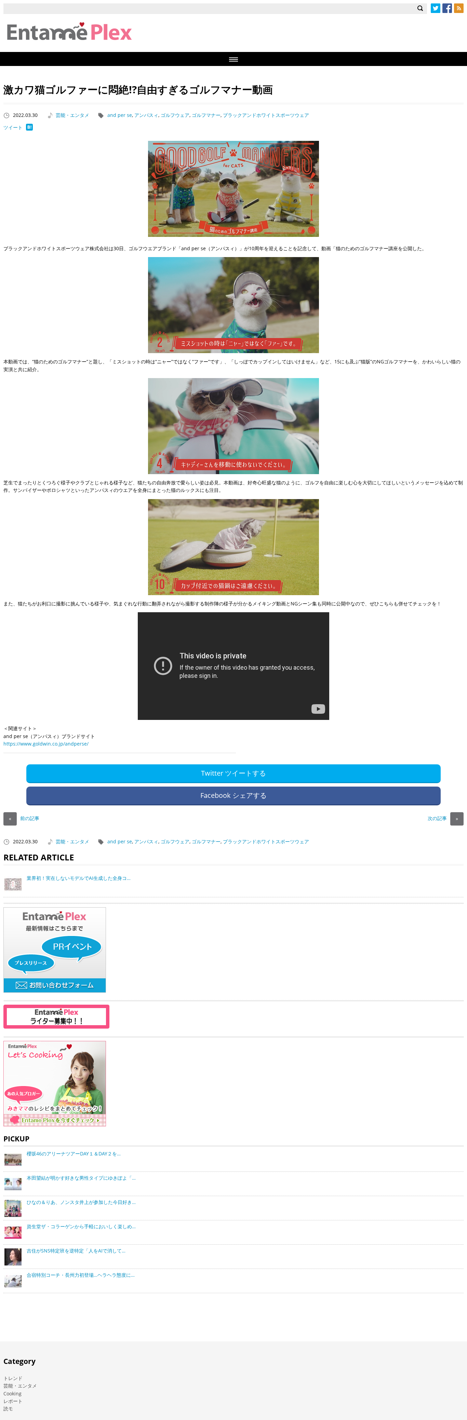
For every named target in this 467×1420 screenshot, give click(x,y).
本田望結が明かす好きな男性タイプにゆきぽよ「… (81, 1178)
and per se (119, 115)
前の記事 (24, 818)
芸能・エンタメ (72, 115)
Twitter (435, 8)
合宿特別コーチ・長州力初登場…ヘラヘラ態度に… (81, 1275)
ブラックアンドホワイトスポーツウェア (266, 115)
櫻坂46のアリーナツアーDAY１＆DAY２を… (74, 1153)
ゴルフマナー (206, 115)
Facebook (447, 8)
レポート (13, 1401)
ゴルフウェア (175, 115)
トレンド (13, 1378)
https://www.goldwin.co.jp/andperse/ (46, 743)
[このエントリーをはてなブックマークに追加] (29, 128)
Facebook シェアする (233, 795)
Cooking (12, 1393)
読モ (8, 1408)
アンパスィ (146, 115)
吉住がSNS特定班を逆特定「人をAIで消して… (76, 1250)
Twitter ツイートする (233, 773)
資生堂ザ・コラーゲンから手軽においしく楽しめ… (81, 1226)
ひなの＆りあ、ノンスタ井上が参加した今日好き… (81, 1202)
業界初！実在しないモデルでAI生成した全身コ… (79, 878)
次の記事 (443, 818)
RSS (459, 8)
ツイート (13, 127)
